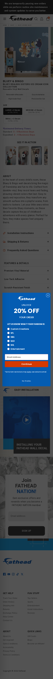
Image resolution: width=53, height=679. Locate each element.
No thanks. (26, 381)
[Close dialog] (48, 295)
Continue (26, 364)
